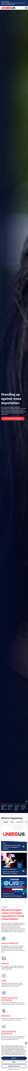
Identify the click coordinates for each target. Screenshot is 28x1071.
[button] (26, 1043)
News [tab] (12, 821)
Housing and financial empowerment (9, 999)
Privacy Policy (17, 1069)
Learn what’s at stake (10, 417)
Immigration (5, 1016)
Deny (14, 1062)
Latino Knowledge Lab (9, 943)
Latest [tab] (6, 821)
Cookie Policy (10, 1069)
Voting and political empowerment (8, 1032)
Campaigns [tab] (19, 821)
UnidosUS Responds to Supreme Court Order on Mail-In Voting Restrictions (13, 3)
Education (5, 963)
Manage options (14, 1066)
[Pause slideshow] (26, 802)
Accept (14, 1058)
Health (3, 980)
